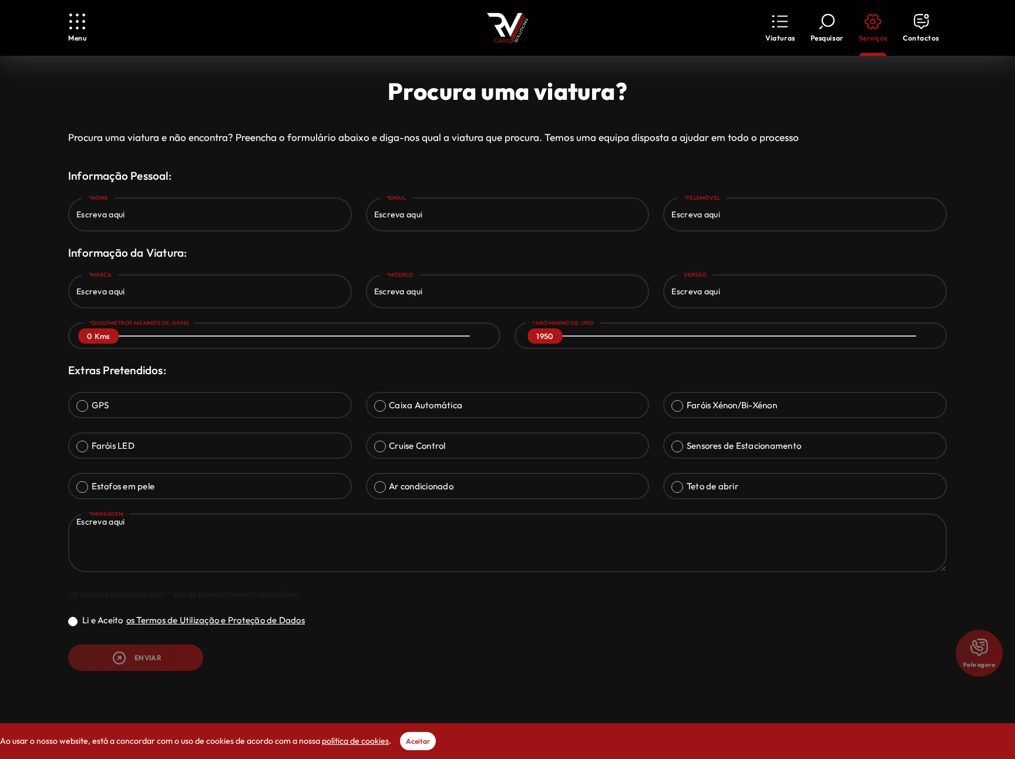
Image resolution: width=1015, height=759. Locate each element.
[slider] (98, 336)
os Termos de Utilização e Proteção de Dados (215, 620)
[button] (780, 28)
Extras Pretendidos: (117, 370)
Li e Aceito (193, 620)
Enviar (148, 657)
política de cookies (355, 741)
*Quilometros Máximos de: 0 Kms (139, 323)
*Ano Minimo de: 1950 (562, 323)
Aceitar (418, 741)
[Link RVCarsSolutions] (507, 28)
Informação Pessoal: (120, 176)
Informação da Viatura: (127, 253)
